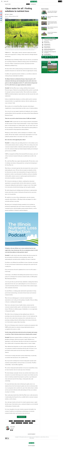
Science (28, 4)
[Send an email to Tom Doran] (11, 430)
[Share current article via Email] (1, 11)
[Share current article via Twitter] (1, 16)
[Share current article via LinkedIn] (1, 20)
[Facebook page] (6, 438)
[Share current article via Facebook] (1, 13)
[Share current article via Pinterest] (1, 15)
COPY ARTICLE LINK (21, 416)
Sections (5, 1)
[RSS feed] (8, 438)
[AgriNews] (33, 1)
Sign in (59, 1)
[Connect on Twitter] (12, 430)
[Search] (2, 1)
